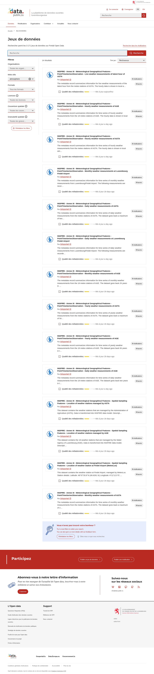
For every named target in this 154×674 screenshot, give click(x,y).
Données (11, 24)
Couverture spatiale (16, 106)
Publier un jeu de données (89, 559)
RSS (139, 587)
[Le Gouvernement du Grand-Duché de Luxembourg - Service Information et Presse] (130, 611)
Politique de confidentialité (40, 666)
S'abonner (22, 591)
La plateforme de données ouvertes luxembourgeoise (47, 14)
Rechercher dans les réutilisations (134, 45)
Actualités (60, 24)
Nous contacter (73, 24)
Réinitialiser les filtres (23, 128)
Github (132, 587)
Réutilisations (22, 24)
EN (144, 9)
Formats (11, 85)
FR (138, 9)
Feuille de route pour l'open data (17, 634)
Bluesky (113, 587)
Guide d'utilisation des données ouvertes (20, 615)
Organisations (35, 24)
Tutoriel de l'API (48, 611)
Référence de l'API (48, 615)
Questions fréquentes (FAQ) (16, 611)
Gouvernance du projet (15, 639)
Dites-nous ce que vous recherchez (92, 536)
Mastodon (126, 587)
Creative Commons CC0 (58, 671)
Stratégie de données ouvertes (17, 630)
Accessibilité (56, 666)
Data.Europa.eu (54, 656)
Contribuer (47, 24)
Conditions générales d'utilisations (18, 666)
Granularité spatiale (16, 117)
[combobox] (121, 15)
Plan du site (67, 666)
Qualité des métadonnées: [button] (59, 91)
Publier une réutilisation (122, 559)
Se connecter (113, 9)
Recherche (144, 15)
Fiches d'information (14, 643)
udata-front (117, 621)
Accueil (10, 31)
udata (115, 618)
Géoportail (64, 80)
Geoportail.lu (41, 656)
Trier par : (113, 60)
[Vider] (29, 79)
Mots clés (12, 75)
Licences (12, 96)
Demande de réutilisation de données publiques (22, 626)
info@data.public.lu (117, 591)
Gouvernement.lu (68, 656)
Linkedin (119, 587)
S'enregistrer (128, 9)
